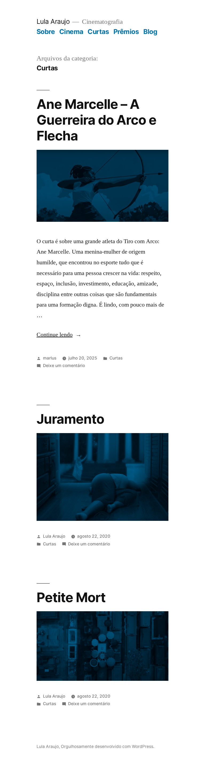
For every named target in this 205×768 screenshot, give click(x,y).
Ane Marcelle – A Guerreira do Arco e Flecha (96, 120)
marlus (49, 358)
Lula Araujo (53, 21)
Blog (150, 32)
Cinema (71, 32)
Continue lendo (59, 334)
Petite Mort (71, 597)
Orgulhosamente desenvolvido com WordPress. (107, 746)
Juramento (70, 419)
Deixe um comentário (64, 365)
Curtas (98, 32)
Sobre (46, 32)
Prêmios (126, 32)
